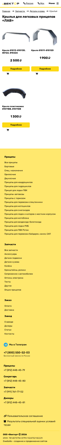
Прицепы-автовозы (14, 194)
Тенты (7, 282)
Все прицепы (10, 162)
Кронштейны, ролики (15, 270)
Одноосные (10, 174)
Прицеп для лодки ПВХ (15, 190)
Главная (6, 11)
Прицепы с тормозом (14, 198)
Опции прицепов (12, 290)
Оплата (8, 306)
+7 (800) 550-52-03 (17, 352)
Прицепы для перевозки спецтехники (23, 202)
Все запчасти (11, 250)
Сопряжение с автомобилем (18, 274)
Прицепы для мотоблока (16, 218)
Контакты (9, 334)
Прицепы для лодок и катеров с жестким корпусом (30, 214)
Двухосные (10, 178)
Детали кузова (37, 11)
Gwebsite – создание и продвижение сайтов (25, 441)
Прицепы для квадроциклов (18, 182)
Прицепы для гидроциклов (17, 186)
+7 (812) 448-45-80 (14, 380)
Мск (42, 3)
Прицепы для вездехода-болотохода (22, 222)
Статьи (7, 330)
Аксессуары (10, 254)
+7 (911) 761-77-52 (13, 391)
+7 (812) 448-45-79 (14, 370)
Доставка (9, 310)
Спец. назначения (13, 170)
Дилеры (8, 326)
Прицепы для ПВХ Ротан (16, 230)
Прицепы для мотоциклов (17, 206)
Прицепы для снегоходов (17, 210)
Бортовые (9, 166)
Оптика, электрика (13, 278)
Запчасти (20, 11)
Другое (8, 286)
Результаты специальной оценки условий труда (29, 423)
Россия (29, 3)
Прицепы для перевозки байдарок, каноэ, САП (27, 234)
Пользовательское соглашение (25, 416)
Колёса (8, 266)
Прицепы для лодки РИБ (16, 226)
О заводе (8, 322)
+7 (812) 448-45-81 (14, 402)
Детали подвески (13, 258)
